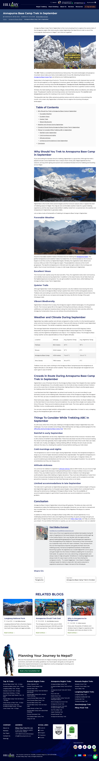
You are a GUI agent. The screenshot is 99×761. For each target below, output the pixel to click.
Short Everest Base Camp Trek (35, 700)
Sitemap (5, 738)
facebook (42, 728)
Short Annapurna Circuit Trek (59, 702)
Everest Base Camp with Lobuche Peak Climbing (36, 695)
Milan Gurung (82, 623)
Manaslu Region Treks (84, 681)
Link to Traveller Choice (59, 731)
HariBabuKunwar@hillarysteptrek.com (62, 530)
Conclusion (41, 143)
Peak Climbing (53, 6)
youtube (42, 737)
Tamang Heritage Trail (81, 701)
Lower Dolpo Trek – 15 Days (11, 708)
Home (5, 19)
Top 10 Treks (91, 6)
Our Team (6, 733)
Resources (79, 6)
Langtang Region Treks (84, 692)
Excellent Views (44, 116)
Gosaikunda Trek (79, 699)
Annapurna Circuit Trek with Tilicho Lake (61, 690)
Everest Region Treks (35, 681)
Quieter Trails (44, 119)
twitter (42, 730)
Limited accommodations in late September (54, 140)
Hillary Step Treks (76, 519)
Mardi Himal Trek (56, 696)
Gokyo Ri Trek (31, 718)
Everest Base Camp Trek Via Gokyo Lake (37, 705)
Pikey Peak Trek (81, 708)
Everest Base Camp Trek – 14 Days (12, 684)
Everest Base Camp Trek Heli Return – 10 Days (13, 699)
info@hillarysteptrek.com (23, 736)
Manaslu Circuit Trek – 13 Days (11, 691)
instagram (42, 732)
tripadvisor (43, 735)
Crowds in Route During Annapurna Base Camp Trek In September (59, 127)
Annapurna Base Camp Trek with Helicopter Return (60, 698)
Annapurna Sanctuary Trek (58, 716)
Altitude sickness (45, 138)
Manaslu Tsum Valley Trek (82, 686)
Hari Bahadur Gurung (52, 621)
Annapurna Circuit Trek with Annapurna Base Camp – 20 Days (12, 705)
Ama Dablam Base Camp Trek (35, 716)
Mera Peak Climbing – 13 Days (11, 693)
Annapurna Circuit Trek (57, 704)
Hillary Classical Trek (33, 684)
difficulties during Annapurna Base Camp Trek (48, 429)
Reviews (71, 6)
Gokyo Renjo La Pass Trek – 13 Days (13, 702)
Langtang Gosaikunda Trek (82, 697)
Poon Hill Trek (55, 693)
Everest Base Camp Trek (34, 702)
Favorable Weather (46, 114)
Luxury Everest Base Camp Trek (36, 698)
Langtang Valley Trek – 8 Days (11, 688)
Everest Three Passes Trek (34, 686)
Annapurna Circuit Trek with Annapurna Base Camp (59, 706)
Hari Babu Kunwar (42, 16)
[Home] (11, 4)
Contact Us (6, 736)
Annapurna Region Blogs (15, 19)
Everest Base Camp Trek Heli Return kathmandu (37, 691)
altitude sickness (64, 469)
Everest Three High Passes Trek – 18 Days (13, 695)
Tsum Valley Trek (79, 688)
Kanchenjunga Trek (83, 704)
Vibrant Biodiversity (46, 122)
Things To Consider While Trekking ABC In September (55, 130)
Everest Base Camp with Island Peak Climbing (37, 711)
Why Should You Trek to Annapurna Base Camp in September (57, 111)
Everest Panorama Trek (33, 714)
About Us (63, 6)
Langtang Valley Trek (81, 694)
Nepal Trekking (41, 6)
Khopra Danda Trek (56, 714)
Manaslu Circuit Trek (80, 684)
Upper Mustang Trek (57, 712)
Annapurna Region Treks (61, 681)
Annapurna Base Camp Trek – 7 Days (13, 686)
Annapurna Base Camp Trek (43, 77)
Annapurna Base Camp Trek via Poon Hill (61, 687)
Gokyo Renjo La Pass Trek (34, 708)
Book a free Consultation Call (30, 671)
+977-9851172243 (20, 734)
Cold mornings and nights (48, 135)
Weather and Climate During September (50, 124)
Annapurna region (82, 256)
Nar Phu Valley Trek (56, 710)
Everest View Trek (32, 688)
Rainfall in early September (48, 132)
